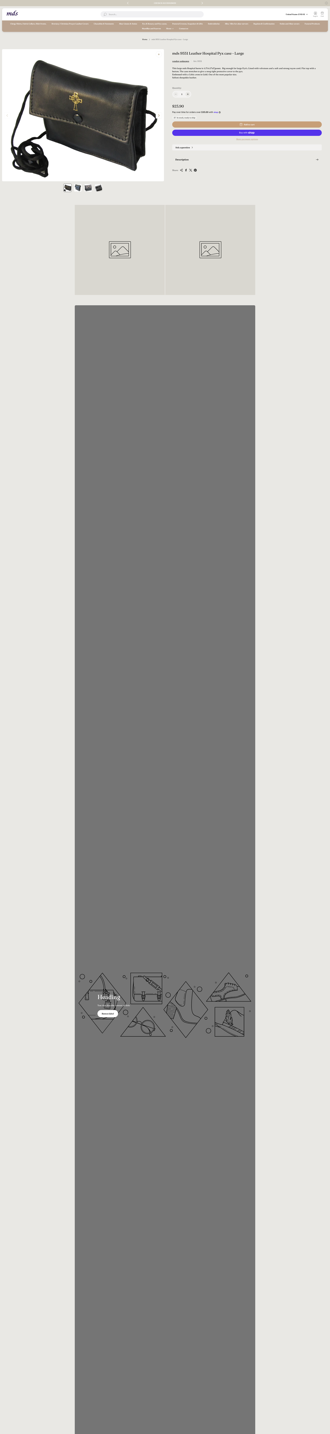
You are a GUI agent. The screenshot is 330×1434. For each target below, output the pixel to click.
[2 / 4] (78, 188)
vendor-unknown (180, 61)
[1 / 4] (67, 188)
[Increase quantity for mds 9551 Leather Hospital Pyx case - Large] (187, 94)
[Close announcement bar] (326, 3)
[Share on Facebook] (186, 170)
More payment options (247, 139)
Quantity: (176, 88)
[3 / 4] (88, 188)
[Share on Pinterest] (195, 170)
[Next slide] (202, 3)
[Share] (181, 170)
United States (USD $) (295, 14)
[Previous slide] (127, 3)
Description (182, 159)
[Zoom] (159, 54)
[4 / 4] (98, 188)
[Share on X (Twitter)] (190, 170)
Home (144, 39)
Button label (108, 1013)
